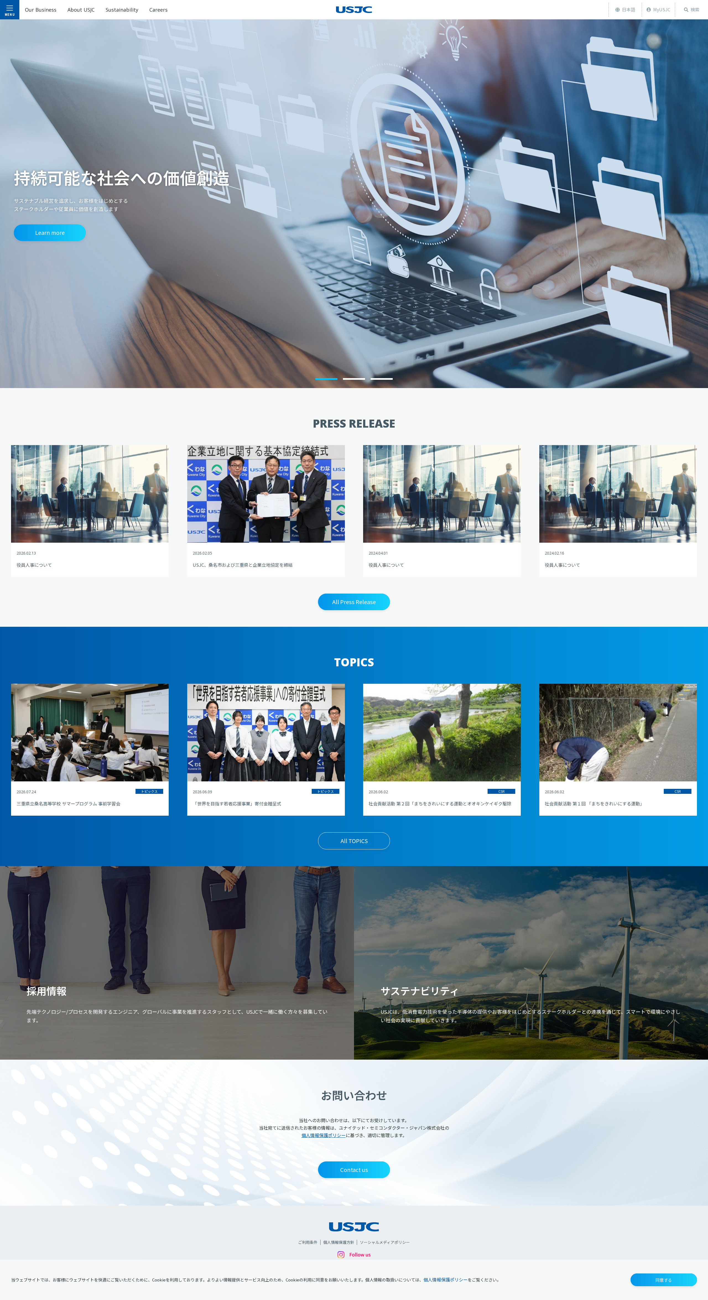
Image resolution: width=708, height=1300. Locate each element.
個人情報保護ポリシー (445, 1279)
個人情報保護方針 (338, 1242)
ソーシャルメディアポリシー (385, 1242)
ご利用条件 (307, 1242)
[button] (664, 1279)
